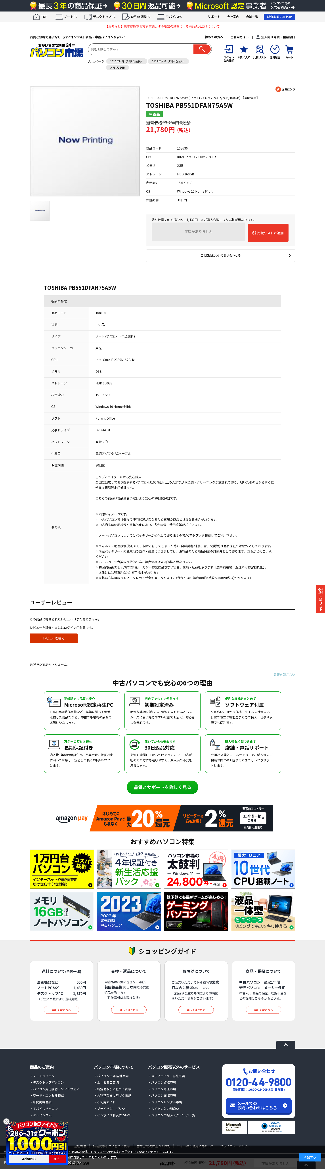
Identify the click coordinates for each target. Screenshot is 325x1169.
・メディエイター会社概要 (166, 1076)
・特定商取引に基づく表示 (112, 1089)
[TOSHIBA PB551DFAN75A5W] (85, 141)
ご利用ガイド (239, 37)
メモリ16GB (117, 67)
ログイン (70, 627)
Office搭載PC (140, 16)
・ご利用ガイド (105, 1102)
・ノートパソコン (42, 1076)
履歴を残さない (284, 674)
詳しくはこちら (61, 1010)
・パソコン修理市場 (162, 1089)
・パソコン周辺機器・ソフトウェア (54, 1089)
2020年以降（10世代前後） (126, 61)
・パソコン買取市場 (162, 1082)
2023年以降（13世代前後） (168, 61)
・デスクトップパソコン (47, 1082)
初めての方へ (214, 37)
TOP (44, 16)
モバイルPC (174, 16)
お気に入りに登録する (285, 89)
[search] (202, 49)
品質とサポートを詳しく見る (162, 787)
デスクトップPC (104, 16)
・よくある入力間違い (163, 1108)
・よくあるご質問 (106, 1082)
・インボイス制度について (112, 1115)
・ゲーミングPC (41, 1115)
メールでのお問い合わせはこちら (257, 1105)
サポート (214, 16)
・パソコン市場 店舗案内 (111, 1076)
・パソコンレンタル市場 (165, 1102)
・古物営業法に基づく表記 (112, 1095)
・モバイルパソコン (44, 1108)
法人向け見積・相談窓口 (278, 37)
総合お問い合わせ (279, 17)
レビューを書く (54, 638)
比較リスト (321, 603)
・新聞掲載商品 (41, 1102)
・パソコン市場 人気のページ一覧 (171, 1115)
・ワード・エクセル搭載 (47, 1095)
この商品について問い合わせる (221, 255)
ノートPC (70, 16)
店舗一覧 (252, 16)
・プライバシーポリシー (111, 1108)
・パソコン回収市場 (162, 1095)
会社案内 (233, 16)
